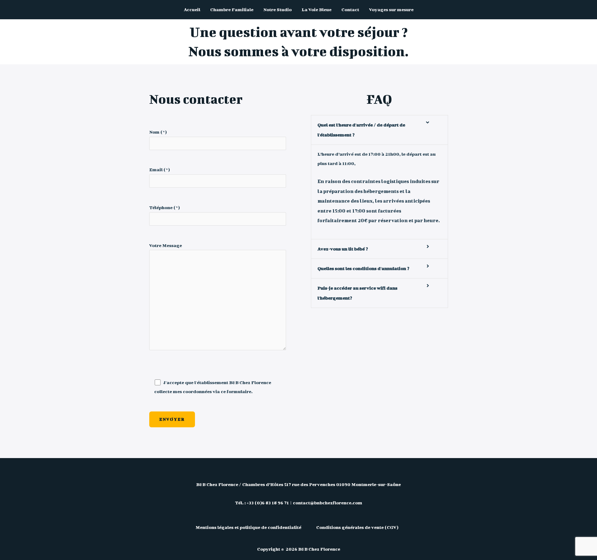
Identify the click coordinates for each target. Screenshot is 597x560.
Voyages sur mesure (391, 9)
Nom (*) (158, 132)
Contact (350, 9)
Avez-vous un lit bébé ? (342, 248)
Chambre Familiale (231, 9)
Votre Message (165, 245)
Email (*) (159, 169)
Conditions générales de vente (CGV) (357, 527)
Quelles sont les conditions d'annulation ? (363, 268)
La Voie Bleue (316, 9)
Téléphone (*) (164, 207)
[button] (379, 130)
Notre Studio (277, 9)
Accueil (192, 9)
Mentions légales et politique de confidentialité (249, 527)
